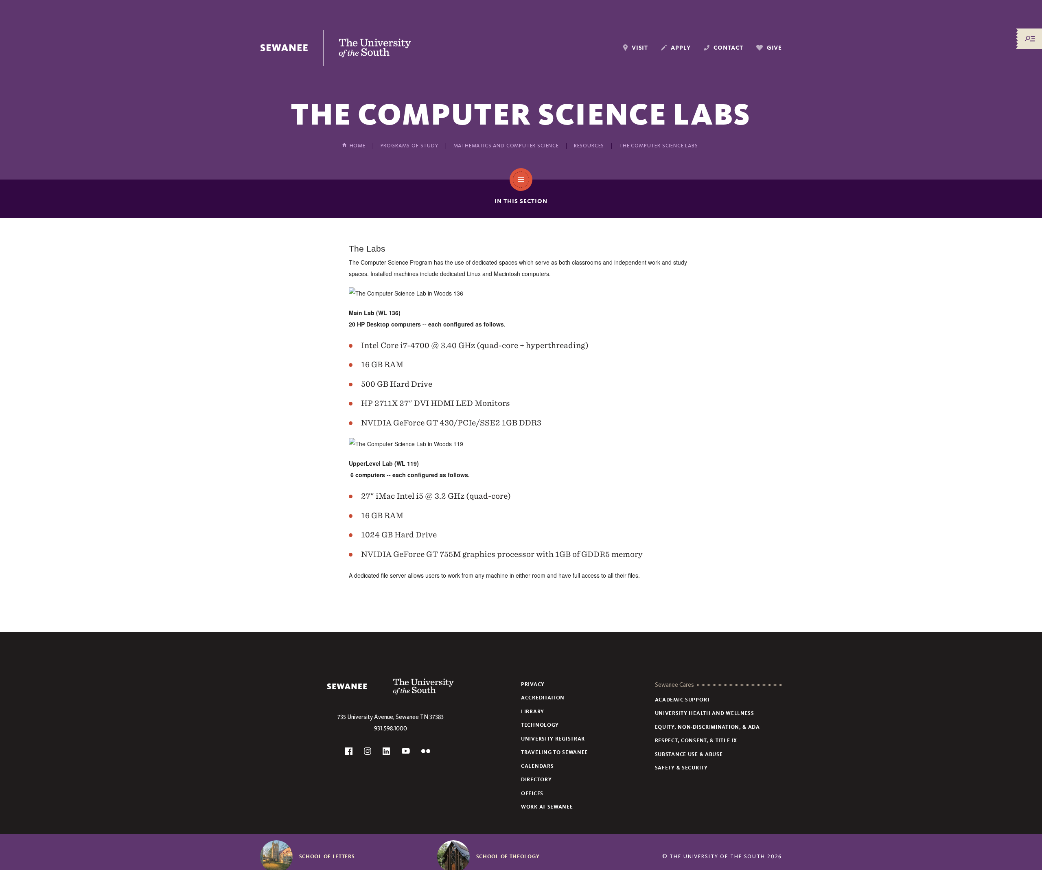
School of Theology (508, 856)
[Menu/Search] (1030, 38)
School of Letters (327, 856)
